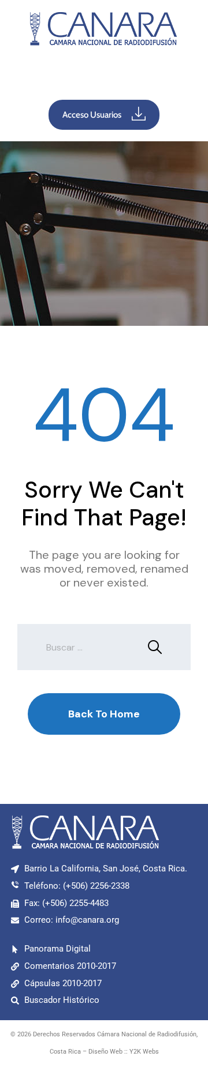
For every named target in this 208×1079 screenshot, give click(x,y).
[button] (104, 75)
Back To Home (104, 714)
